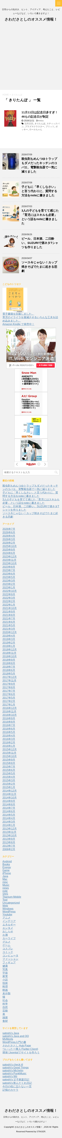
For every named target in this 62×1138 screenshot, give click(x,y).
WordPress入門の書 (14, 1042)
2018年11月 (9, 653)
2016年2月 (8, 742)
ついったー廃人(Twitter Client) (20, 1049)
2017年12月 (9, 677)
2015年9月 (8, 759)
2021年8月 (8, 615)
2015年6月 (8, 770)
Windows (7, 908)
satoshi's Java (10, 1033)
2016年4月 (8, 735)
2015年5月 (8, 773)
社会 (5, 1000)
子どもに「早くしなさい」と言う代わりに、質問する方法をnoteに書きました (39, 191)
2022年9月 (8, 594)
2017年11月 (9, 680)
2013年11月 (9, 832)
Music (5, 885)
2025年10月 (9, 546)
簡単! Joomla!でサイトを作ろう (21, 1052)
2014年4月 (8, 818)
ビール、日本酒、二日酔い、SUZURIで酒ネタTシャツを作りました (39, 243)
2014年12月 (9, 790)
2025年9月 (8, 549)
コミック (7, 952)
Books (6, 864)
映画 (5, 990)
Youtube (7, 914)
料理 (5, 986)
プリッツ (50, 126)
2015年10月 (9, 756)
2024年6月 (8, 553)
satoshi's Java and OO (15, 1036)
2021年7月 (8, 618)
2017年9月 (8, 684)
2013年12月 (9, 828)
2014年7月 (8, 808)
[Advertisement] (31, 57)
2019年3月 (8, 639)
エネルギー (9, 924)
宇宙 (5, 972)
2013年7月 (8, 845)
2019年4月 (8, 635)
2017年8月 (8, 687)
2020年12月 (9, 632)
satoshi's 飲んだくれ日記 (17, 1083)
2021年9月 (8, 611)
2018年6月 (8, 670)
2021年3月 (8, 628)
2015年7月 (8, 766)
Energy (6, 867)
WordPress (9, 911)
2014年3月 (8, 821)
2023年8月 (8, 566)
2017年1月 (8, 704)
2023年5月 (8, 577)
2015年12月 (9, 749)
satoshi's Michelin (12, 1070)
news (5, 888)
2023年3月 (8, 580)
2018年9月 (8, 659)
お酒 (5, 934)
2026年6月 (8, 532)
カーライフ (9, 938)
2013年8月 (8, 842)
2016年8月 (8, 721)
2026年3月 (8, 539)
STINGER (41, 1131)
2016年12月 (9, 708)
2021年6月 (8, 622)
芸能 (5, 1010)
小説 (5, 979)
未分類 (6, 993)
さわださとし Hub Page (16, 1045)
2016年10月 (9, 715)
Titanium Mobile (11, 896)
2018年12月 (9, 649)
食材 (5, 1021)
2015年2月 (8, 783)
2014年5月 (8, 814)
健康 (5, 965)
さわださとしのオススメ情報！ (31, 19)
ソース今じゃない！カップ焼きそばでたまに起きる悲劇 (39, 267)
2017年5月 (8, 697)
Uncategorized (11, 902)
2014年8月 (8, 804)
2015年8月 (8, 763)
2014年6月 (8, 811)
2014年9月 (8, 801)
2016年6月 (8, 728)
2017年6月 (8, 694)
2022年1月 (8, 604)
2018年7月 (8, 666)
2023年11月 (9, 560)
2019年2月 (8, 642)
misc (41, 120)
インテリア (9, 921)
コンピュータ (10, 955)
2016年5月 (8, 732)
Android (7, 861)
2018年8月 (8, 663)
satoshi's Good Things (15, 1067)
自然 (5, 1007)
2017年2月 (8, 701)
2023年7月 (8, 570)
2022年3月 (8, 597)
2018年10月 (9, 656)
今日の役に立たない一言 (17, 1086)
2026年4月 (8, 535)
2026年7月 (8, 529)
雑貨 (5, 1017)
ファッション (10, 959)
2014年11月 (9, 794)
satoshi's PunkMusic (14, 1073)
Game (6, 870)
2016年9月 (8, 718)
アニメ (6, 917)
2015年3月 (8, 780)
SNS (5, 893)
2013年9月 (8, 839)
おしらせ (7, 931)
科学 (5, 1003)
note (5, 891)
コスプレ (7, 948)
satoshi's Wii (9, 1076)
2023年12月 (9, 556)
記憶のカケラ (10, 1089)
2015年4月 (8, 777)
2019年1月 (8, 646)
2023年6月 (8, 573)
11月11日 (28, 123)
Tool (4, 899)
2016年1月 (8, 746)
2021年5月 (8, 625)
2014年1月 (8, 825)
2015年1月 (8, 787)
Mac (4, 879)
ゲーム (6, 945)
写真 (5, 969)
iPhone (6, 873)
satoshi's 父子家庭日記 (15, 1079)
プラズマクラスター (34, 126)
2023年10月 (9, 563)
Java (5, 876)
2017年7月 (8, 690)
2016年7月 (8, 725)
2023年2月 (8, 584)
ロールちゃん (35, 129)
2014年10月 (9, 797)
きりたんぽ (40, 123)
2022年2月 (8, 601)
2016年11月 (9, 711)
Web (5, 905)
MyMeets (7, 1039)
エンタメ (7, 928)
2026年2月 (8, 542)
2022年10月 (9, 591)
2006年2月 (8, 849)
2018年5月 (8, 673)
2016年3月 (8, 739)
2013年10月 (9, 835)
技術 (5, 983)
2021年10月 (9, 608)
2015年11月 (9, 752)
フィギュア (9, 962)
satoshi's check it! (12, 1064)
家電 (5, 976)
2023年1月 (8, 587)
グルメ (6, 941)
